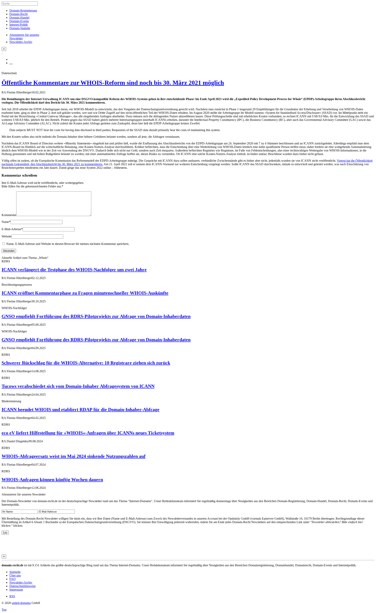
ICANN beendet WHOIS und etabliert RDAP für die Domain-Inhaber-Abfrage (80, 409)
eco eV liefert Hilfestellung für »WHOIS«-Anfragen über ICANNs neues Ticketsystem (88, 432)
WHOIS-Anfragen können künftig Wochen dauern (52, 479)
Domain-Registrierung (23, 10)
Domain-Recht (18, 14)
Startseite (15, 572)
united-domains (21, 603)
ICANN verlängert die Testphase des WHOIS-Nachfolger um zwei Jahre (74, 269)
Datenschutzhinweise (22, 586)
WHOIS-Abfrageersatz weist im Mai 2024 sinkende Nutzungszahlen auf (74, 456)
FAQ (12, 579)
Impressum (16, 589)
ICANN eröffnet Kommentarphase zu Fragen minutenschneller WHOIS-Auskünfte (85, 293)
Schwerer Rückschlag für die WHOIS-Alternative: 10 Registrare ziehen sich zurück (86, 362)
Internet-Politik (18, 24)
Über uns (15, 575)
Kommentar (9, 215)
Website (6, 236)
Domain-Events (19, 21)
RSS (12, 596)
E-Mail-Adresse (12, 229)
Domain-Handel (19, 17)
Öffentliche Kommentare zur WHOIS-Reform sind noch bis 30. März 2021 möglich (113, 82)
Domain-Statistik (19, 28)
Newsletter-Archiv (20, 582)
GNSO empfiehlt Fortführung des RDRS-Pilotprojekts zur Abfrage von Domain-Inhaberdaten (96, 316)
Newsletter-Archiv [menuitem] (20, 42)
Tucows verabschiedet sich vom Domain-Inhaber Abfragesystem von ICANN (78, 386)
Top (4, 609)
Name (6, 221)
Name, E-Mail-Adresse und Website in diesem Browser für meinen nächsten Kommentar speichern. (67, 243)
